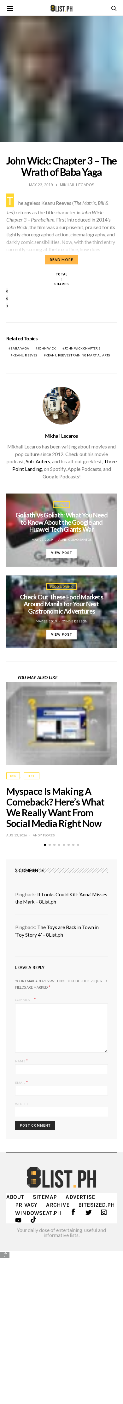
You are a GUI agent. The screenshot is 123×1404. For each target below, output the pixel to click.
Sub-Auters (38, 461)
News (61, 504)
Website (22, 1104)
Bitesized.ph (96, 1205)
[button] (45, 844)
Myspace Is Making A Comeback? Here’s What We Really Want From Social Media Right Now (55, 807)
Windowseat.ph (38, 1213)
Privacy (26, 1205)
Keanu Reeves (25, 355)
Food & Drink (61, 586)
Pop (13, 776)
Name (21, 1060)
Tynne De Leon (75, 621)
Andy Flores (44, 835)
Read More (61, 259)
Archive (57, 1205)
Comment (24, 1000)
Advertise (80, 1197)
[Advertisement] (61, 1323)
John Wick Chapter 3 (82, 348)
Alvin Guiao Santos (75, 539)
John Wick (47, 348)
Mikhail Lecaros (61, 436)
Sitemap (45, 1197)
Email (21, 1082)
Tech (31, 776)
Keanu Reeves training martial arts (78, 355)
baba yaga (19, 348)
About (15, 1197)
